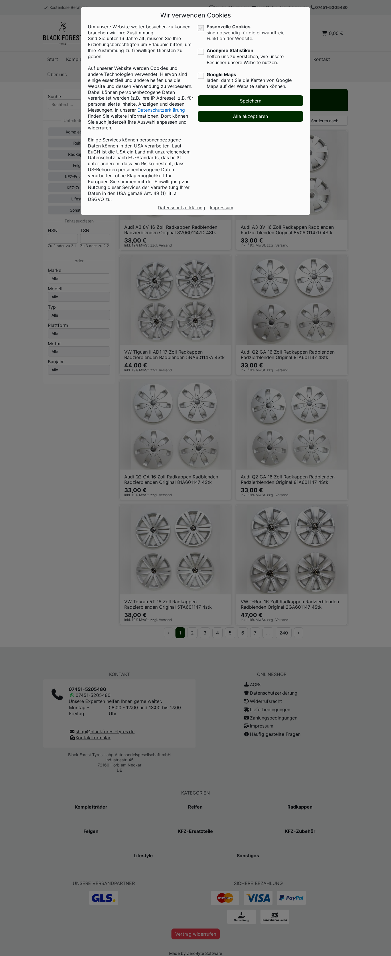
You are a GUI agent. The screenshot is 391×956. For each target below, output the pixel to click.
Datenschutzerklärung (161, 110)
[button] (250, 100)
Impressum (221, 207)
